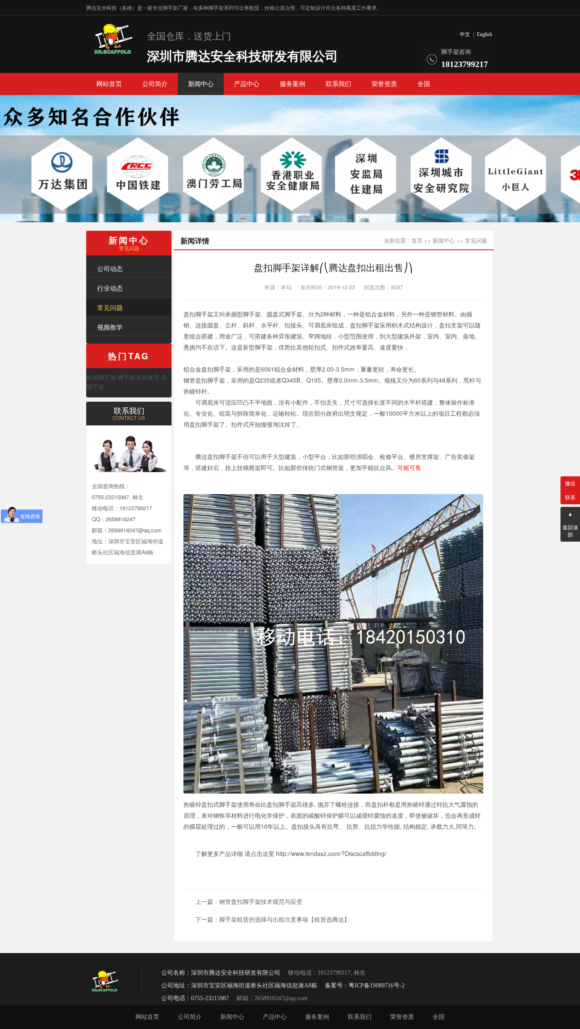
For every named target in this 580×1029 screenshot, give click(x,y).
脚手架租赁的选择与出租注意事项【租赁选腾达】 (284, 919)
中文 (465, 34)
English (484, 34)
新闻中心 (201, 84)
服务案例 (292, 84)
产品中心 (246, 84)
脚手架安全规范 (138, 377)
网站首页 (109, 84)
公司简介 (155, 84)
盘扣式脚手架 (219, 804)
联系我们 (338, 84)
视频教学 (110, 326)
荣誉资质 (384, 84)
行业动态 (110, 287)
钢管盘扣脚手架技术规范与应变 (260, 901)
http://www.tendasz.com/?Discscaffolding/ (331, 853)
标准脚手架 (101, 377)
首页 (416, 240)
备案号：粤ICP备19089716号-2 (365, 985)
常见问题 (110, 307)
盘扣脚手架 (198, 314)
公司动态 (110, 268)
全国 (423, 84)
